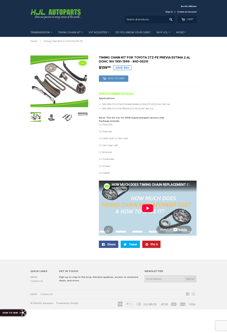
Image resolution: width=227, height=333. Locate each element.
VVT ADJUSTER (98, 32)
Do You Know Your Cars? (133, 32)
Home (33, 41)
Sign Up (190, 279)
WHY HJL (162, 32)
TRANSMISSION (40, 32)
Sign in (169, 12)
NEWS (33, 277)
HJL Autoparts (45, 303)
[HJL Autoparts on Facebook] (187, 294)
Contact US (36, 281)
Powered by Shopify (67, 303)
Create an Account (187, 12)
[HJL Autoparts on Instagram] (193, 294)
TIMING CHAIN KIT (69, 32)
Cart (189, 19)
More (180, 32)
